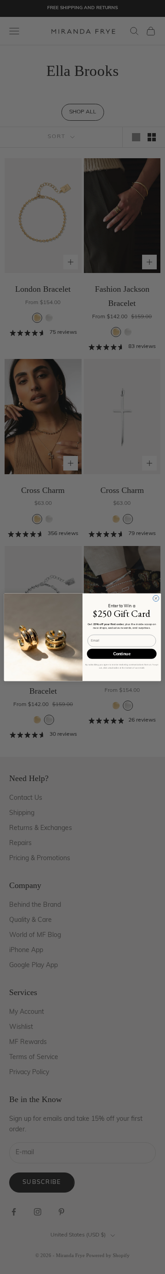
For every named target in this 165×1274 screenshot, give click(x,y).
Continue (122, 654)
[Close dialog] (156, 598)
